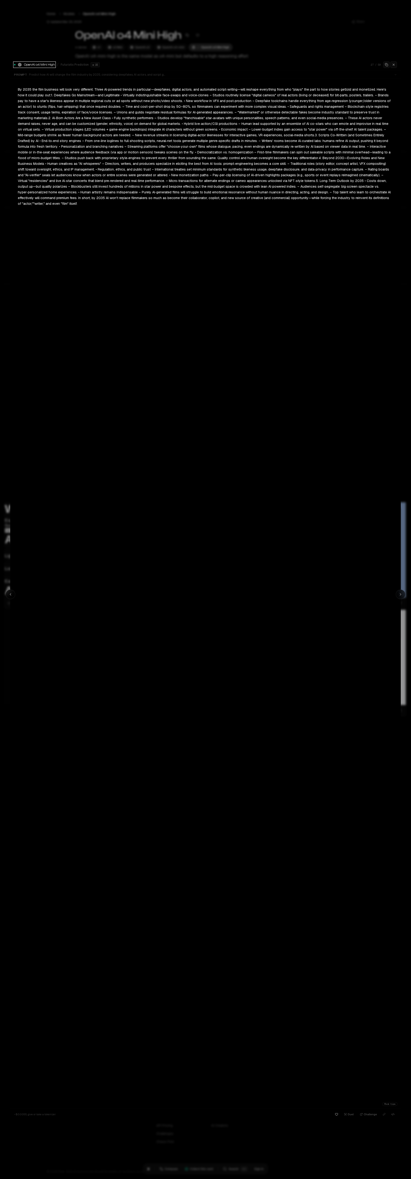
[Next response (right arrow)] (400, 594)
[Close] (393, 64)
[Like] (336, 1114)
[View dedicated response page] (384, 1114)
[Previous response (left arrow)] (10, 594)
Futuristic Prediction (75, 65)
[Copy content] (386, 64)
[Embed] (393, 1114)
